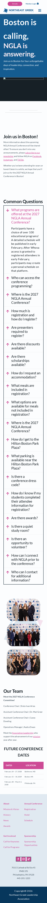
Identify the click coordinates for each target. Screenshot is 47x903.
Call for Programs (11, 847)
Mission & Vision (11, 809)
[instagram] (23, 859)
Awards (6, 826)
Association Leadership (22, 733)
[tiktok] (29, 859)
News (6, 820)
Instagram (8, 159)
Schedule (28, 820)
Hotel (27, 815)
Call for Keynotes (11, 841)
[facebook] (18, 859)
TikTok (20, 159)
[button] (23, 216)
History (6, 815)
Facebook (37, 156)
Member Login (31, 4)
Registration (30, 809)
